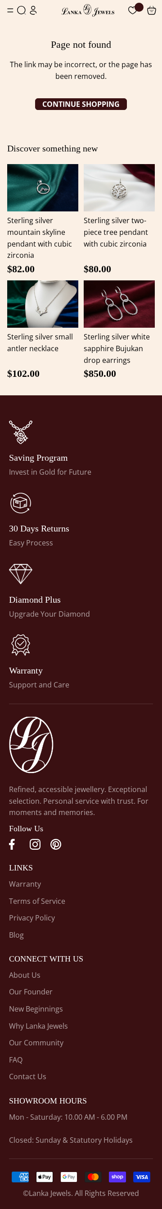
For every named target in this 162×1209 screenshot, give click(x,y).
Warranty (25, 884)
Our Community (36, 1043)
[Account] (33, 10)
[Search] (21, 10)
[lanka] (20, 432)
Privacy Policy (32, 918)
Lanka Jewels (50, 1193)
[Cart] (132, 10)
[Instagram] (35, 844)
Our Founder (31, 992)
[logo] (87, 10)
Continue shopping (81, 104)
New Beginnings (36, 1009)
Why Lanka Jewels (38, 1026)
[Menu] (10, 10)
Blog (16, 935)
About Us (24, 975)
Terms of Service (37, 901)
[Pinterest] (55, 844)
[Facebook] (14, 844)
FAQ (15, 1060)
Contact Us (27, 1076)
